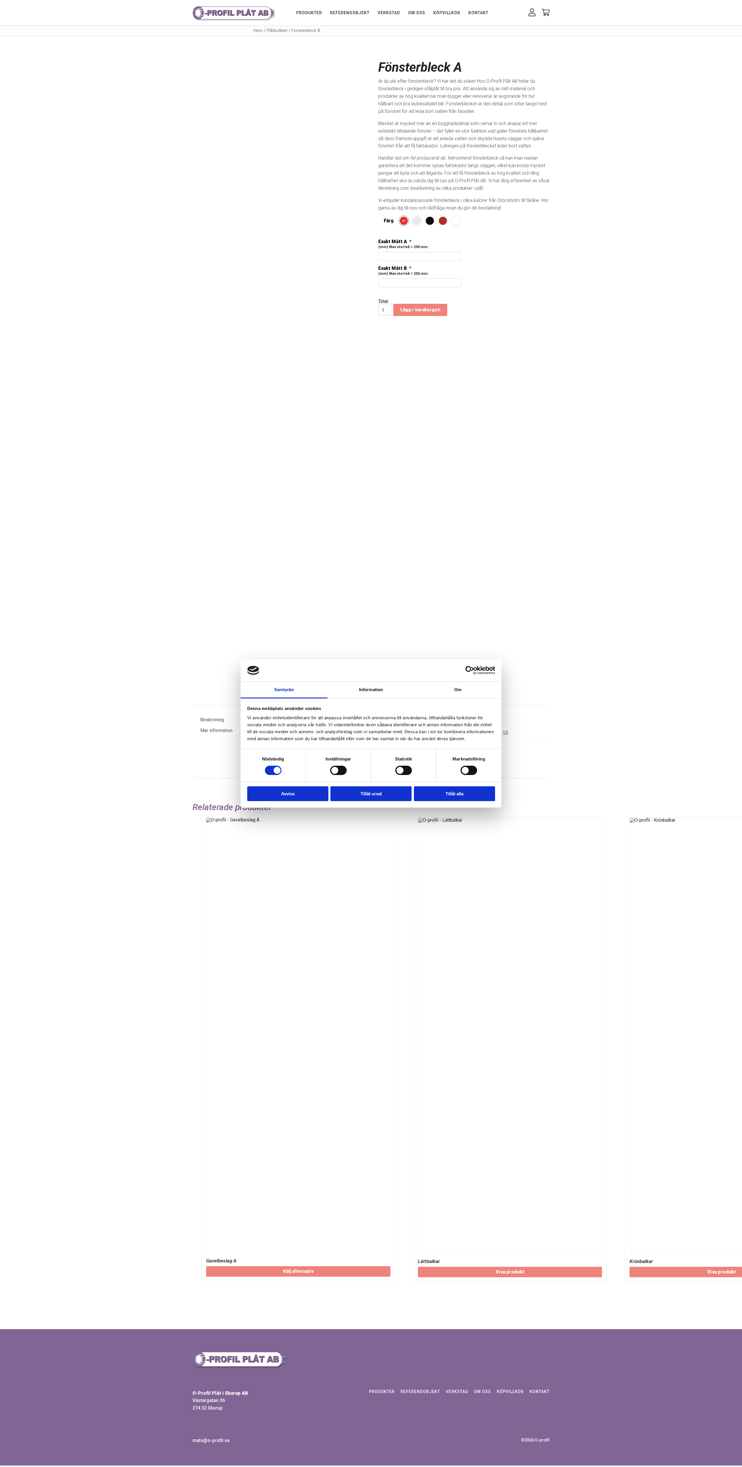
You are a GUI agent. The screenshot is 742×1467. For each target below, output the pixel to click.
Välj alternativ (298, 1271)
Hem (258, 30)
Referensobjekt (350, 12)
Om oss (416, 12)
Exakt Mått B (394, 268)
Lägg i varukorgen (420, 309)
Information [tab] (371, 689)
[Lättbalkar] (510, 1035)
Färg (389, 220)
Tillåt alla (454, 793)
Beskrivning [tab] (212, 719)
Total (383, 301)
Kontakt (478, 12)
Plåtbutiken (277, 30)
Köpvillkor (446, 12)
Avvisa (287, 793)
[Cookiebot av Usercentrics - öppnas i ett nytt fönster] (469, 670)
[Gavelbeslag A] (298, 1035)
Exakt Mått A (394, 241)
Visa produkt (510, 1272)
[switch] (338, 770)
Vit (505, 732)
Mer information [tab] (216, 730)
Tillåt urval (371, 793)
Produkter (309, 12)
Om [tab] (457, 689)
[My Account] (532, 14)
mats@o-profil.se (211, 1440)
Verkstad (389, 12)
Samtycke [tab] (284, 689)
